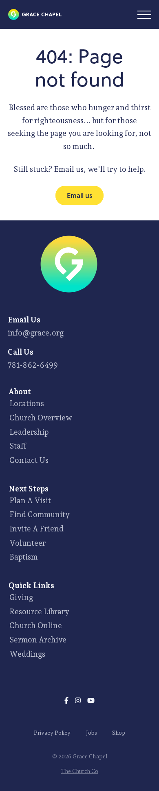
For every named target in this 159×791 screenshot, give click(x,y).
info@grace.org (36, 332)
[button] (144, 15)
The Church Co (79, 771)
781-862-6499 (33, 364)
